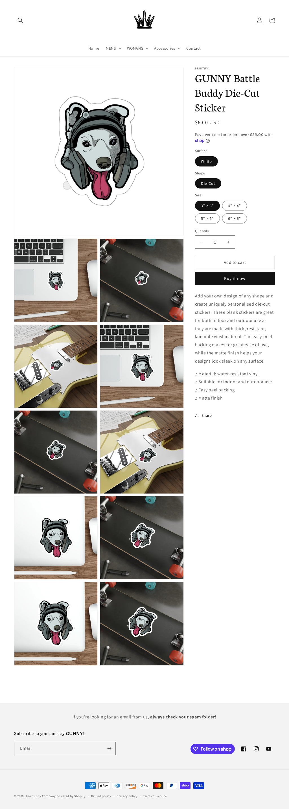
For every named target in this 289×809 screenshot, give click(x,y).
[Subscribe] (109, 748)
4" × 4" (234, 205)
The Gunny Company (41, 796)
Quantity (202, 231)
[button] (20, 20)
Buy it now (235, 278)
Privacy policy (127, 796)
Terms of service (155, 796)
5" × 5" (207, 218)
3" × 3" (207, 205)
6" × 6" (234, 218)
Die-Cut (208, 183)
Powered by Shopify (71, 796)
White (206, 161)
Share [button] (207, 415)
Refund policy (101, 796)
